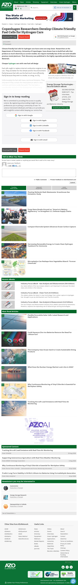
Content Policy (64, 550)
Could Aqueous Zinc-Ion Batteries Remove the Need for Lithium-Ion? (50, 333)
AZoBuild (7, 539)
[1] (13, 199)
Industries (50, 541)
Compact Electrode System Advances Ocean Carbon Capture (52, 227)
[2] (13, 216)
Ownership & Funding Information (64, 555)
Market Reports (39, 541)
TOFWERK (8, 453)
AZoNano (7, 531)
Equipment (37, 536)
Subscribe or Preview (16, 488)
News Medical (22, 536)
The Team (50, 548)
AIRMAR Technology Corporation (15, 461)
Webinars (37, 539)
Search (62, 531)
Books (36, 544)
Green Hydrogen (52, 536)
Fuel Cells (31, 24)
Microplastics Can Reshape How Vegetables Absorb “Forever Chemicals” (52, 262)
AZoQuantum (22, 531)
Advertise (63, 539)
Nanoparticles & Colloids (18, 504)
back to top (68, 562)
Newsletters (64, 534)
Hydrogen (38, 24)
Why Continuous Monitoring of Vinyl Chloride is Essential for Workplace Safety (52, 385)
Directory (37, 534)
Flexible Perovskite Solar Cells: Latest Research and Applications (48, 316)
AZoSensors (22, 529)
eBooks (36, 546)
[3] (13, 233)
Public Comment (41, 180)
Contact (62, 536)
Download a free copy (61, 108)
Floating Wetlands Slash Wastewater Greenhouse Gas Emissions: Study (49, 193)
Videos (49, 529)
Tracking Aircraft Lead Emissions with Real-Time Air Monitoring (48, 403)
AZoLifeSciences (23, 539)
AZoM (6, 529)
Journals (36, 548)
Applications (51, 539)
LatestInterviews (64, 187)
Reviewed (8, 44)
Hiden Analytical (10, 476)
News (11, 24)
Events (49, 531)
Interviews (50, 534)
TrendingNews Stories (14, 187)
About (62, 529)
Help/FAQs (50, 546)
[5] (13, 268)
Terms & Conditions (66, 541)
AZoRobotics (8, 534)
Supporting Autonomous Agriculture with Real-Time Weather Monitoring (31, 458)
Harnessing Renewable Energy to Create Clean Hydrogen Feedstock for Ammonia (50, 245)
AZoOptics (8, 536)
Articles (36, 531)
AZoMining (8, 541)
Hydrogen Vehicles (20, 24)
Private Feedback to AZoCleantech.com (63, 180)
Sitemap (63, 548)
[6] (13, 408)
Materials (50, 544)
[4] (13, 250)
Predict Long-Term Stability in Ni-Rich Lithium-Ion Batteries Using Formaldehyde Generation (39, 473)
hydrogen (12, 63)
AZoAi (20, 534)
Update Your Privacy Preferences (17, 582)
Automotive (14, 486)
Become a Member (53, 551)
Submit (72, 182)
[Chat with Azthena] (73, 581)
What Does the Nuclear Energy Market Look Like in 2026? (50, 367)
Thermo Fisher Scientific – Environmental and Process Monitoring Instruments (29, 468)
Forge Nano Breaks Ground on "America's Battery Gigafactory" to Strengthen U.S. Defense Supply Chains (49, 210)
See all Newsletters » (9, 513)
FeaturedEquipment (39, 187)
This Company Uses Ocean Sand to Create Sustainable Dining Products (52, 351)
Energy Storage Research (18, 495)
